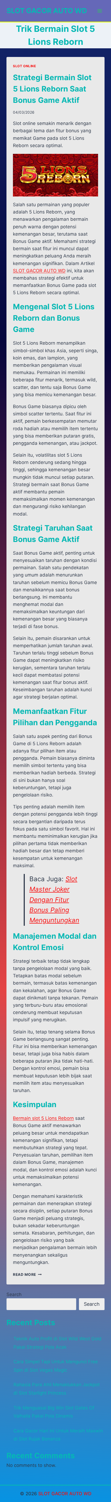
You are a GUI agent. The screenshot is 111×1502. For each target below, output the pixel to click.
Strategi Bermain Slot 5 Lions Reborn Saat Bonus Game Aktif (52, 89)
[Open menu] (100, 10)
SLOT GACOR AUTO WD (64, 1493)
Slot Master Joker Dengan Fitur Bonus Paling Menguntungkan (54, 899)
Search (14, 1294)
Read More (27, 1274)
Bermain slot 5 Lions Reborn (43, 1118)
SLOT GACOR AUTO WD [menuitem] (39, 270)
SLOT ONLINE (24, 66)
